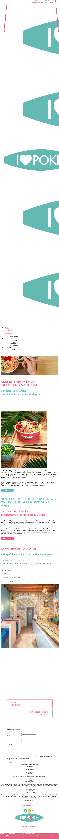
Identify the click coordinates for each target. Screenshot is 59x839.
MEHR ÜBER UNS (15, 703)
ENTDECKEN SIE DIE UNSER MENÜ (39, 713)
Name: (8, 731)
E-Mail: (8, 733)
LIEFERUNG (7, 538)
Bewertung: (9, 739)
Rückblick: (9, 744)
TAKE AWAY (7, 490)
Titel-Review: (10, 735)
